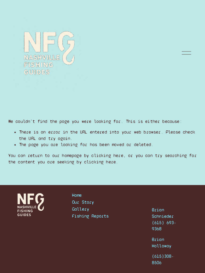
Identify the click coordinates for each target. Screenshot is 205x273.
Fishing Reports (90, 216)
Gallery (80, 209)
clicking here (107, 155)
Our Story (83, 202)
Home (77, 195)
